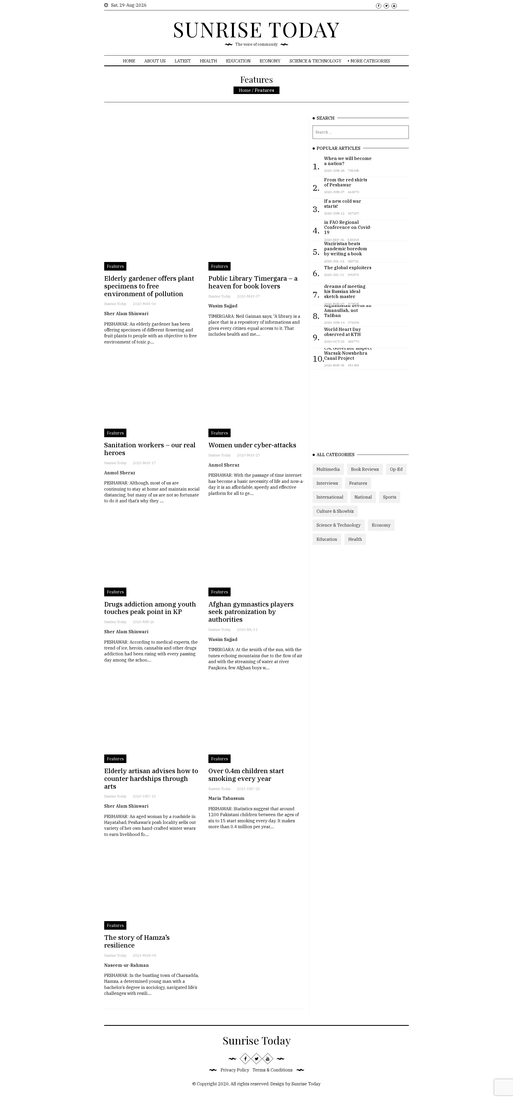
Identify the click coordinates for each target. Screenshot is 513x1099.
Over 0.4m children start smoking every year (246, 774)
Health (208, 61)
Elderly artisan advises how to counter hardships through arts (151, 778)
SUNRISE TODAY (256, 29)
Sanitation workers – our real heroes (150, 449)
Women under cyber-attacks (252, 445)
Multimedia (328, 469)
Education (238, 61)
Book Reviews (365, 469)
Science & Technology (315, 61)
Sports (389, 497)
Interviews (327, 483)
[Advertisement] (204, 153)
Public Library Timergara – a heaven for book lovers (253, 282)
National (363, 497)
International (330, 497)
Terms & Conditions (272, 1070)
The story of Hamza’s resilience (137, 941)
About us (155, 61)
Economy (270, 61)
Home (129, 61)
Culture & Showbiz (335, 511)
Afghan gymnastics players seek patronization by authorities (251, 612)
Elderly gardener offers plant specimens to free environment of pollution (149, 286)
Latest (183, 61)
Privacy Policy (235, 1070)
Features (358, 483)
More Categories (370, 61)
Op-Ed (396, 469)
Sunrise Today (115, 304)
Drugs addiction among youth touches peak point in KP (150, 608)
